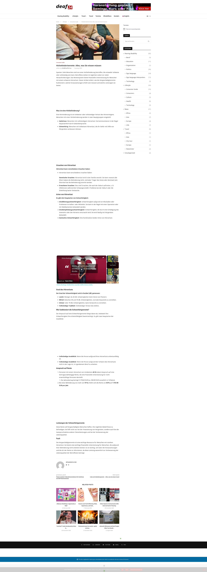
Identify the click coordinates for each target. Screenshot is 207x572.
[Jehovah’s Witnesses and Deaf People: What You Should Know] (109, 517)
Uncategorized (138, 153)
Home (57, 21)
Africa (138, 113)
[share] (103, 257)
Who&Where (107, 16)
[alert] (137, 29)
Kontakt (116, 16)
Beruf (138, 57)
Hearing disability (63, 16)
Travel (84, 16)
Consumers (138, 93)
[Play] (112, 271)
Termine (98, 16)
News (138, 109)
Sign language (138, 73)
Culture (138, 97)
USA (138, 125)
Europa (138, 145)
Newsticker (138, 149)
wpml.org (92, 559)
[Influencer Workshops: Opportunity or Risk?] (66, 494)
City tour (138, 141)
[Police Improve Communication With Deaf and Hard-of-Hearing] (109, 494)
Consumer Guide (74, 21)
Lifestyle (75, 16)
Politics (138, 69)
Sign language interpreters (138, 77)
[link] (59, 258)
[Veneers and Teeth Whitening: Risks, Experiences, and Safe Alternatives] (88, 494)
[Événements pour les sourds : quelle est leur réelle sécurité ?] (88, 517)
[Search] (150, 16)
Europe (138, 121)
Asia (138, 117)
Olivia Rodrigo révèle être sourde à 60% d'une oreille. (80, 258)
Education (138, 61)
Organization (138, 65)
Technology (138, 81)
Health (138, 101)
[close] (104, 565)
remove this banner (124, 559)
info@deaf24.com (66, 68)
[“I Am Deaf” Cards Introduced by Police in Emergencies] (66, 517)
